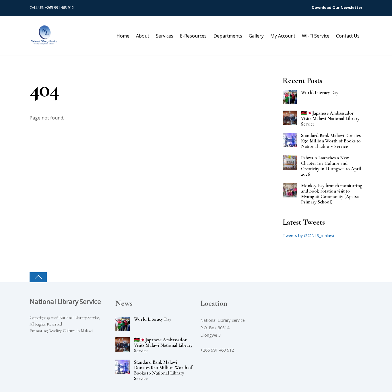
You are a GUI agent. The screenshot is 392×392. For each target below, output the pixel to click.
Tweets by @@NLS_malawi (308, 235)
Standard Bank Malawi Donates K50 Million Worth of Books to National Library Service (331, 141)
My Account (282, 36)
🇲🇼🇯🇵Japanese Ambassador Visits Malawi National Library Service (330, 119)
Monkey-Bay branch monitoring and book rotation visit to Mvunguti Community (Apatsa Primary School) (331, 194)
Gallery (256, 36)
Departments (228, 36)
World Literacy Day (319, 92)
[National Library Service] (44, 41)
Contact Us (348, 36)
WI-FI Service (315, 36)
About (142, 36)
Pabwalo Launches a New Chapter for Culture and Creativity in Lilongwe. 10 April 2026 (331, 166)
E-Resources (193, 36)
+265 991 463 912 (59, 7)
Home (123, 36)
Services (164, 36)
